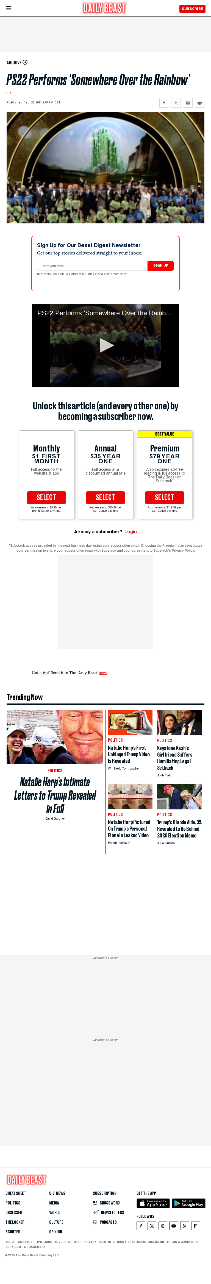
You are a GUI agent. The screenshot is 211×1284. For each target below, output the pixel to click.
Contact (25, 1242)
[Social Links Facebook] (141, 1227)
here (103, 672)
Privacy (90, 1242)
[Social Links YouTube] (173, 1227)
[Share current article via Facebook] (164, 103)
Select (46, 497)
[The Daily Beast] (104, 8)
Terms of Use (95, 274)
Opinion (55, 1232)
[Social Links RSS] (184, 1227)
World (54, 1213)
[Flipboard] (195, 1227)
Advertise (63, 1242)
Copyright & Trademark (25, 1247)
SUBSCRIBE (192, 9)
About (10, 1242)
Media (54, 1203)
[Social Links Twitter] (152, 1227)
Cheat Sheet (15, 1193)
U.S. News (57, 1193)
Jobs (48, 1242)
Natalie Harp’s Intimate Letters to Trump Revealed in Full (55, 795)
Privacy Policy (119, 274)
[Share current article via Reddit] (199, 103)
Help (78, 1242)
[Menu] (13, 8)
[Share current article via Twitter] (176, 103)
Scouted (12, 1232)
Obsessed (13, 1213)
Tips (38, 1242)
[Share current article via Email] (188, 103)
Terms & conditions (182, 1242)
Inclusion (156, 1242)
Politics (12, 1203)
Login (130, 531)
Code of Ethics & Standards (122, 1242)
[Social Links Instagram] (163, 1227)
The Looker (14, 1222)
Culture (56, 1222)
